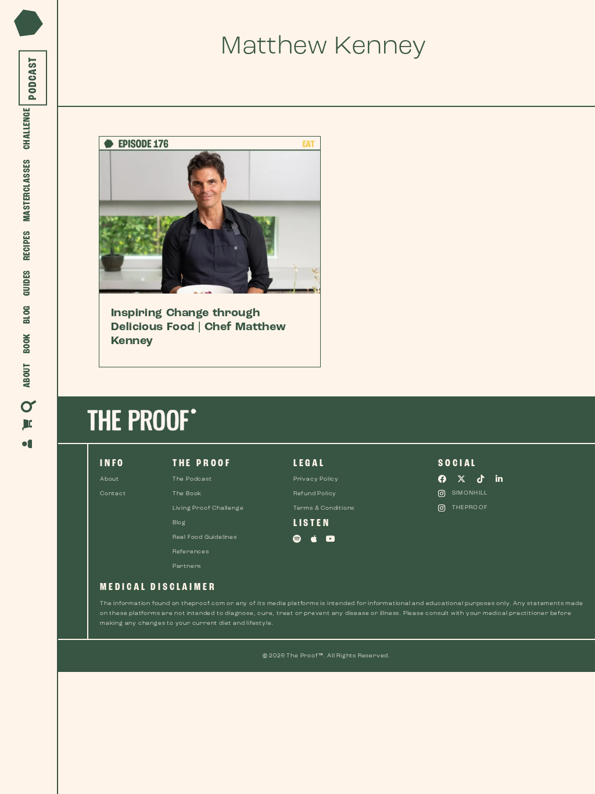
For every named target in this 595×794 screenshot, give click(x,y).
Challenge (27, 129)
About (27, 375)
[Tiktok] (480, 479)
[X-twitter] (461, 479)
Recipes (27, 246)
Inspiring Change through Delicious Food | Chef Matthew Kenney (198, 327)
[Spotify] (297, 539)
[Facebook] (442, 479)
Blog (27, 315)
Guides (27, 283)
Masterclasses (27, 190)
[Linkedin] (500, 479)
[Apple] (314, 539)
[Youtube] (331, 539)
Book (27, 344)
